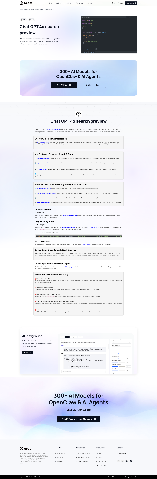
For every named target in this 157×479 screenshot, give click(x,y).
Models (25, 9)
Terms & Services (113, 477)
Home (21, 9)
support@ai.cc (122, 453)
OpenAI (37, 9)
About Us (133, 477)
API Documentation (86, 244)
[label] (26, 3)
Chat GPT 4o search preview (46, 9)
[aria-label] (118, 461)
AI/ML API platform (92, 227)
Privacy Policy (125, 477)
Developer (31, 9)
